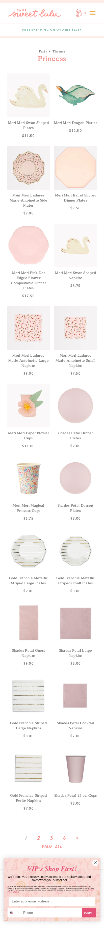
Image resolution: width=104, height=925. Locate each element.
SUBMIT (89, 912)
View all (52, 847)
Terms (16, 892)
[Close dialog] (95, 862)
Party (43, 51)
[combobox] (14, 912)
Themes (59, 51)
